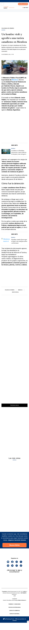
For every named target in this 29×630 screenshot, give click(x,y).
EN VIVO (26, 7)
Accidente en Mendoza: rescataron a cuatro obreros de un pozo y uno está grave (18, 152)
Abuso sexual (15, 292)
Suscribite (14, 545)
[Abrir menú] (2, 4)
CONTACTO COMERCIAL (14, 610)
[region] (14, 22)
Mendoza (15, 80)
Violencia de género (9, 289)
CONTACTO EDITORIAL (14, 613)
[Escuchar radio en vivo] (2, 7)
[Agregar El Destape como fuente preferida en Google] (14, 57)
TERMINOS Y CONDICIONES (14, 604)
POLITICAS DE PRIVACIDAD (15, 607)
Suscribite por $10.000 (23, 4)
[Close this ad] (28, 622)
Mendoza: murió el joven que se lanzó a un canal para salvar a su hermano (19, 241)
